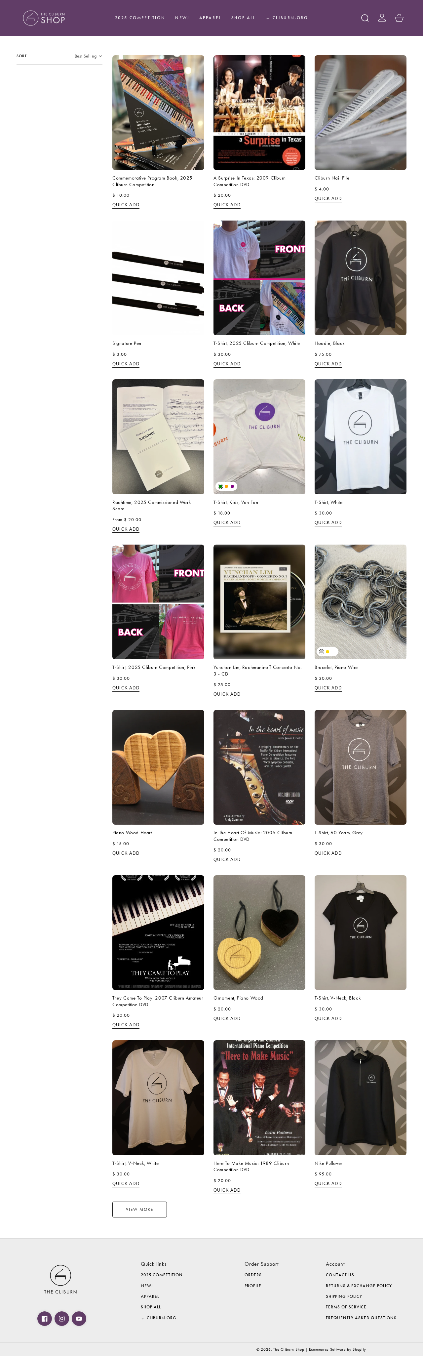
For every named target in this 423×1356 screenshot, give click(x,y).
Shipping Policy (344, 1296)
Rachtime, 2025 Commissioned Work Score (151, 505)
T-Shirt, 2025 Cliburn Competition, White (256, 343)
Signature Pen (126, 343)
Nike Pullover (328, 1163)
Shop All (151, 1307)
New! (147, 1286)
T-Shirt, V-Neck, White (135, 1163)
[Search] (365, 18)
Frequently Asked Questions (361, 1318)
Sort (22, 56)
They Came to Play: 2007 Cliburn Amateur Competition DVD (157, 1001)
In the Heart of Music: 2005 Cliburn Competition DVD (252, 836)
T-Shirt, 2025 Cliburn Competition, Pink (153, 667)
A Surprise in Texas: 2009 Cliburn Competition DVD (249, 181)
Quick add (125, 204)
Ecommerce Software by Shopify (337, 1349)
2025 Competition (162, 1275)
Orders (253, 1275)
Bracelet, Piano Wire (336, 667)
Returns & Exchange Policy (359, 1286)
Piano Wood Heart (132, 833)
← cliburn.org (158, 1318)
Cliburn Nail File (332, 178)
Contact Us (340, 1275)
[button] (365, 18)
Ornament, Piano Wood (238, 998)
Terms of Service (346, 1307)
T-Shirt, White (328, 502)
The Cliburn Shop (288, 1349)
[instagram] (62, 1318)
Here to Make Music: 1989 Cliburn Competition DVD (251, 1166)
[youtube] (79, 1318)
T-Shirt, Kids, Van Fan (235, 502)
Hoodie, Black (330, 343)
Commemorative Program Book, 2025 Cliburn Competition (152, 181)
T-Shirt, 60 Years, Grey (339, 833)
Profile (253, 1286)
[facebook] (44, 1318)
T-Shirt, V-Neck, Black (338, 998)
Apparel (150, 1296)
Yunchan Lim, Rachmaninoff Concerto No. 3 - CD (257, 670)
